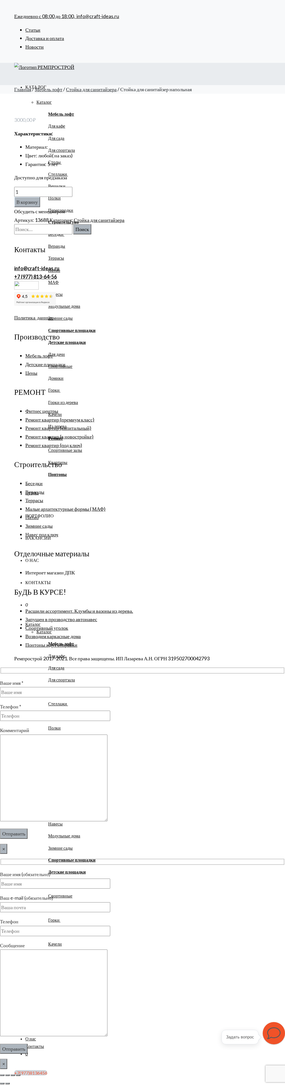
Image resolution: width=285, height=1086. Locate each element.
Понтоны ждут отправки (51, 645)
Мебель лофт (48, 89)
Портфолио (39, 515)
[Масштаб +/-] (2, 1075)
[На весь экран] (7, 1075)
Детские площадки (45, 364)
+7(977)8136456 (30, 1072)
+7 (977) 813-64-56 (35, 277)
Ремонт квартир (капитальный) (58, 428)
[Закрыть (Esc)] (18, 1075)
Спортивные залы (65, 450)
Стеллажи (58, 703)
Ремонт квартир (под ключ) (53, 445)
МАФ (53, 282)
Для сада (56, 138)
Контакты (38, 582)
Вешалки (56, 186)
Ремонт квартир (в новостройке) (59, 436)
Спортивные (60, 895)
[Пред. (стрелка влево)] (2, 1083)
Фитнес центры (41, 411)
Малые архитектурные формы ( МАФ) (65, 509)
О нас (32, 560)
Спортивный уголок (46, 628)
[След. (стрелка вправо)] (7, 1083)
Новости (34, 47)
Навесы (55, 823)
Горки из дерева (63, 402)
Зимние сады (60, 318)
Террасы (56, 258)
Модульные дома (64, 306)
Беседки (34, 483)
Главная (22, 89)
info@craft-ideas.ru (98, 16)
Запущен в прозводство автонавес (61, 619)
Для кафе (56, 125)
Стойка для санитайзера (91, 89)
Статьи (32, 30)
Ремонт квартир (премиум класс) (59, 419)
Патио (32, 517)
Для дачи (56, 354)
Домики (55, 378)
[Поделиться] (13, 1075)
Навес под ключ (41, 534)
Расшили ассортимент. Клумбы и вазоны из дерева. (79, 611)
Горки (54, 390)
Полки (54, 197)
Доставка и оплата (44, 38)
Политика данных (33, 317)
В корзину (27, 202)
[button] (274, 1033)
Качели (55, 943)
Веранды (56, 246)
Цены (31, 373)
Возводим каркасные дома (53, 636)
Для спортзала (61, 150)
